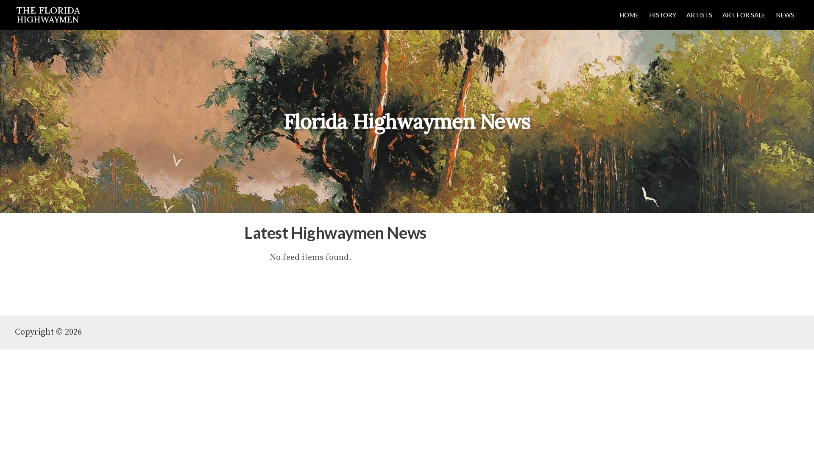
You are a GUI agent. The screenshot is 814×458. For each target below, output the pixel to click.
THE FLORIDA (48, 14)
